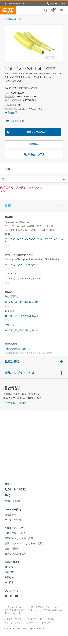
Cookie (51, 619)
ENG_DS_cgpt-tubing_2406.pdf (25, 278)
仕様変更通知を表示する (17, 348)
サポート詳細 (12, 501)
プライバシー (21, 619)
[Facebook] (6, 595)
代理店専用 (10, 514)
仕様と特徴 (12, 361)
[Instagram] (22, 595)
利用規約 (8, 619)
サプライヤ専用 (13, 519)
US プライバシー (37, 619)
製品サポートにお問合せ (18, 402)
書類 (8, 206)
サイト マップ (44, 623)
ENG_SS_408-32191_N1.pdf (23, 330)
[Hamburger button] (61, 10)
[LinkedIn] (11, 595)
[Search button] (45, 10)
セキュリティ (29, 623)
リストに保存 (17, 121)
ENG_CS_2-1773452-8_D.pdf (23, 264)
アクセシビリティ (12, 623)
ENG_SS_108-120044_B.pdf (23, 316)
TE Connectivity (8, 10)
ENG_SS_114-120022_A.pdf (23, 301)
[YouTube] (16, 595)
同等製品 (34, 144)
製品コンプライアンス (19, 373)
